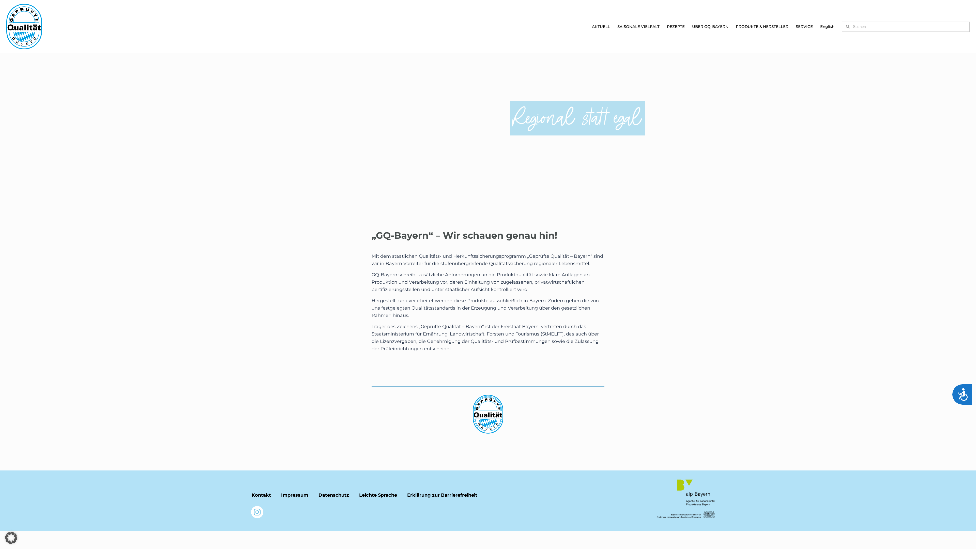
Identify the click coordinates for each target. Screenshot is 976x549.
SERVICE (804, 26)
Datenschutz (333, 495)
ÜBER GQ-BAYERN (710, 26)
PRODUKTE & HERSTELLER (762, 26)
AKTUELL (601, 26)
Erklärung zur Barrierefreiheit (442, 495)
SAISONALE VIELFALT (638, 26)
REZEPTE (676, 26)
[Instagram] (257, 512)
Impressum (294, 495)
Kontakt (261, 495)
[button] (11, 538)
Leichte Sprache (378, 495)
